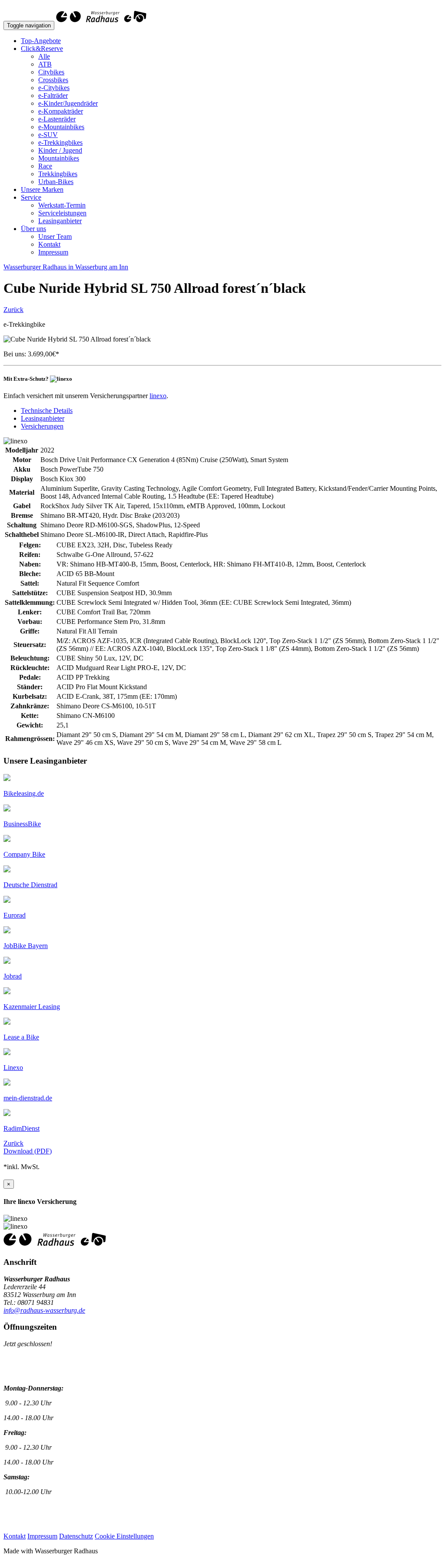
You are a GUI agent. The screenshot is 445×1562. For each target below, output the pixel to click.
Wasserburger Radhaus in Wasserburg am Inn (65, 267)
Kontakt (49, 244)
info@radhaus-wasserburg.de (44, 1310)
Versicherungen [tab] (42, 426)
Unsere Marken (42, 189)
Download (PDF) (27, 1151)
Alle (44, 56)
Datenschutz (76, 1536)
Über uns (33, 228)
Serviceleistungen (62, 213)
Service (31, 197)
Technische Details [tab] (47, 410)
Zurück (13, 309)
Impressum (53, 252)
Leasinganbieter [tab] (42, 418)
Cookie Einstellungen (124, 1536)
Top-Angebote (41, 40)
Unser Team (55, 236)
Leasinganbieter (60, 221)
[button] (23, 793)
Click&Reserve (42, 48)
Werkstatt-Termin (62, 205)
